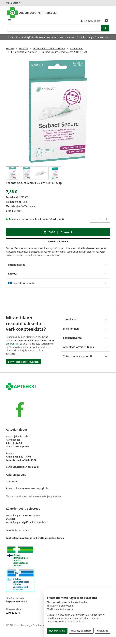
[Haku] (105, 28)
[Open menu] (9, 20)
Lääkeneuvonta (72, 337)
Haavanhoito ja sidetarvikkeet (49, 48)
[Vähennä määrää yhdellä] (93, 219)
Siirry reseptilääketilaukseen (23, 361)
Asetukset (102, 630)
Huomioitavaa (16, 264)
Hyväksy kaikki (57, 630)
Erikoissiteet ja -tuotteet (24, 51)
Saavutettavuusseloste (18, 530)
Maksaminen (71, 328)
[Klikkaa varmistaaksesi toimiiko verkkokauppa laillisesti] (58, 556)
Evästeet (10, 518)
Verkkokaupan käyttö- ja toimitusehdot (26, 522)
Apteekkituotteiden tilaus (78, 347)
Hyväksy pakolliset (81, 630)
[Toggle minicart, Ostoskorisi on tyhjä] (106, 20)
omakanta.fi (12, 343)
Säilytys (13, 274)
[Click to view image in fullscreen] (58, 111)
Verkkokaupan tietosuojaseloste (23, 515)
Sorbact (18, 210)
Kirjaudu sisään (92, 20)
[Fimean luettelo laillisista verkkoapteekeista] (58, 580)
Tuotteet (23, 48)
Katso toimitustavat (58, 241)
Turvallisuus (70, 319)
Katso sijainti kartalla (17, 436)
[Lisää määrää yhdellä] (106, 219)
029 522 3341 (13, 612)
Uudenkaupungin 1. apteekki (38, 13)
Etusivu (10, 48)
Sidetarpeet (76, 48)
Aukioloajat (12, 2)
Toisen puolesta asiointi (77, 356)
